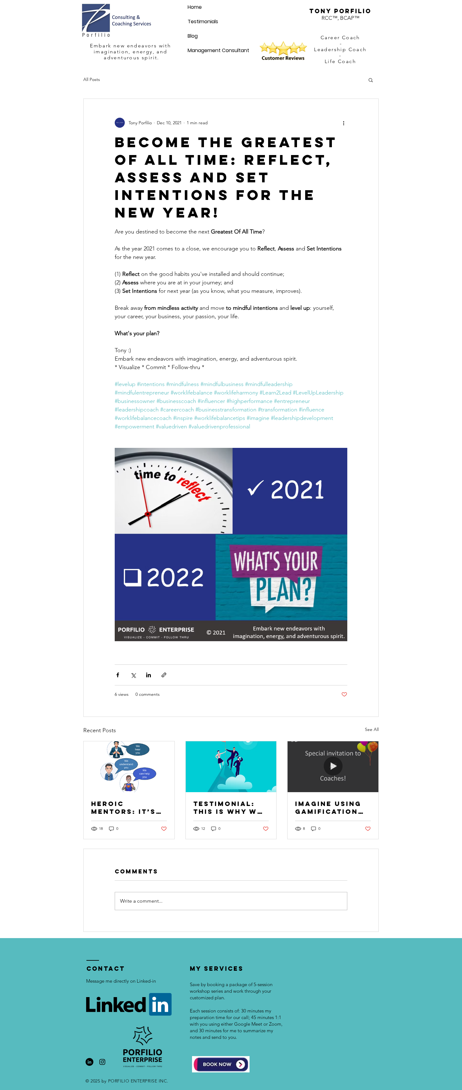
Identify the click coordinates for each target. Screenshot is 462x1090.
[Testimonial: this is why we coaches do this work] (231, 766)
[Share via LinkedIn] (148, 675)
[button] (371, 79)
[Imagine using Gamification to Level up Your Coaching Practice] (333, 766)
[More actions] (343, 122)
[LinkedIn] (89, 1062)
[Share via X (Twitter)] (133, 675)
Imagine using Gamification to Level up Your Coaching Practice (331, 807)
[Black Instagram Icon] (102, 1062)
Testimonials (203, 21)
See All (372, 729)
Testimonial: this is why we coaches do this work (227, 807)
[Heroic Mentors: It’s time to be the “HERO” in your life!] (129, 766)
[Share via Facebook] (118, 675)
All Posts (91, 79)
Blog (193, 36)
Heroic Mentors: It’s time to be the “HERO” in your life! (127, 807)
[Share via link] (164, 675)
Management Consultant (218, 50)
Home (195, 7)
